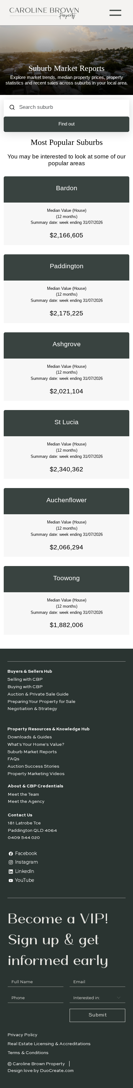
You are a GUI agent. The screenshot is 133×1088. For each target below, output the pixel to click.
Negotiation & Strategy (32, 709)
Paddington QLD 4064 (32, 830)
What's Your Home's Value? (35, 744)
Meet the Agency (26, 801)
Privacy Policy (22, 1035)
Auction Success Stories (33, 766)
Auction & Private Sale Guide (38, 694)
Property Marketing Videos (36, 774)
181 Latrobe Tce (24, 823)
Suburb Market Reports (32, 752)
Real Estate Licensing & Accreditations (49, 1044)
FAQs (13, 759)
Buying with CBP (25, 687)
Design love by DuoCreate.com (40, 1071)
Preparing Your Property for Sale (41, 702)
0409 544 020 (24, 838)
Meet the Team (23, 794)
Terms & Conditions (28, 1053)
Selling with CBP (25, 679)
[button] (115, 12)
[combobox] (97, 998)
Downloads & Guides (29, 737)
